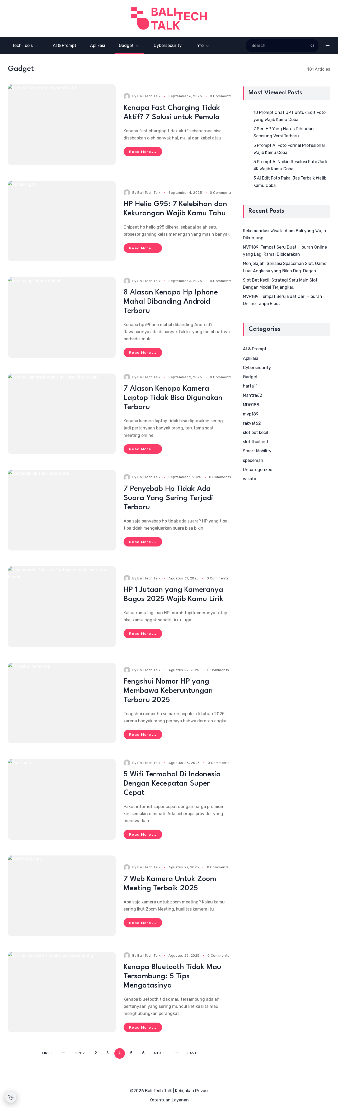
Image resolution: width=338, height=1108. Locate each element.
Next (159, 1053)
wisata (249, 478)
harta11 (250, 386)
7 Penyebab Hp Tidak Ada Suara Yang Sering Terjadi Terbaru (168, 498)
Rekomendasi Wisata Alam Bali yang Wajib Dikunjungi (284, 234)
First (47, 1053)
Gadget (250, 376)
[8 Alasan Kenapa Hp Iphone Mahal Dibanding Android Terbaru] (62, 317)
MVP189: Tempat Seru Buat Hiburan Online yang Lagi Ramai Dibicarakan (285, 251)
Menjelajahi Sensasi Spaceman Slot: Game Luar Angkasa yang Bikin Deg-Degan (284, 267)
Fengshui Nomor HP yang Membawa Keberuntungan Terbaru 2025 (168, 691)
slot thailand (255, 441)
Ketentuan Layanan (169, 1099)
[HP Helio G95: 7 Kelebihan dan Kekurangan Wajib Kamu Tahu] (62, 221)
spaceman (253, 460)
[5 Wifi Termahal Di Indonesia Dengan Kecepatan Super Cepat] (62, 799)
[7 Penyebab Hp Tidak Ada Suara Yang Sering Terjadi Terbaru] (62, 510)
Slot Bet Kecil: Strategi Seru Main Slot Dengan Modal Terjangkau (280, 284)
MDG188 (251, 404)
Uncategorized (258, 469)
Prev (80, 1053)
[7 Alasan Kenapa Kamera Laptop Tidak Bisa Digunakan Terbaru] (62, 414)
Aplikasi (250, 358)
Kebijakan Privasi (191, 1090)
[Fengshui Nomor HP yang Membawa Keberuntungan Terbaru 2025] (62, 703)
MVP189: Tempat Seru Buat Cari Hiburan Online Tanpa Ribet (282, 300)
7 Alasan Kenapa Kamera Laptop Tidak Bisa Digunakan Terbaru (173, 398)
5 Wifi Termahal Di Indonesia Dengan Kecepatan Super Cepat (172, 784)
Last (192, 1053)
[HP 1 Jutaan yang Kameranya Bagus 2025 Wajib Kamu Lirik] (62, 606)
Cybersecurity (257, 367)
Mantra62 (252, 395)
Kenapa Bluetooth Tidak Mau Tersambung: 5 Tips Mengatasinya (172, 976)
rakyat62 (252, 423)
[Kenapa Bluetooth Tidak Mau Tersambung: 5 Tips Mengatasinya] (62, 992)
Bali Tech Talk (149, 96)
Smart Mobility (257, 450)
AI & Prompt (254, 348)
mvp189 (251, 414)
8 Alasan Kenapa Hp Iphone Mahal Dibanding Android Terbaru (171, 302)
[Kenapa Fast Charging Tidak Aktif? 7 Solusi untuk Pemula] (62, 124)
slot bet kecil (255, 432)
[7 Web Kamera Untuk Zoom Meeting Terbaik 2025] (62, 895)
